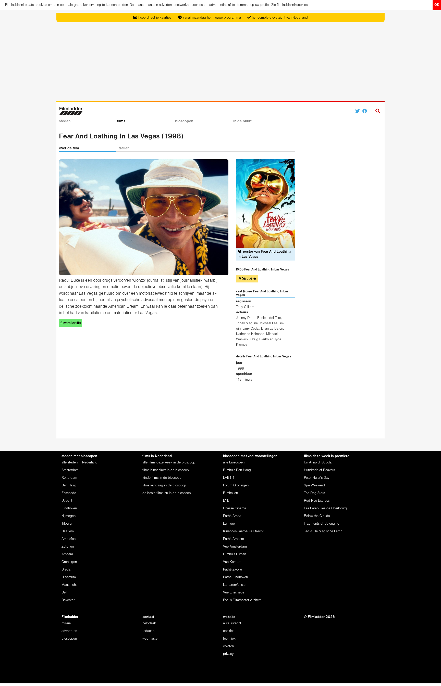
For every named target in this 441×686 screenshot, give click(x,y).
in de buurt (242, 121)
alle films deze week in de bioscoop (168, 462)
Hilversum (69, 577)
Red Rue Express (316, 500)
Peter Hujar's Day (316, 477)
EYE (226, 500)
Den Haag (69, 485)
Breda (66, 569)
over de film (69, 148)
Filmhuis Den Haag (237, 470)
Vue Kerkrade (233, 562)
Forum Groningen (236, 485)
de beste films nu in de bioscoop (166, 493)
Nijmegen (69, 516)
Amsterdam (70, 470)
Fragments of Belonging (321, 523)
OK (436, 5)
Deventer (68, 600)
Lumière (229, 523)
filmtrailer (68, 323)
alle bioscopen (233, 462)
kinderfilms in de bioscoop (161, 477)
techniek (229, 638)
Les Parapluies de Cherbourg (325, 508)
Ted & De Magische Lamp (323, 531)
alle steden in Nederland (79, 462)
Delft (65, 592)
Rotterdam (69, 477)
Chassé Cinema (234, 508)
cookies (228, 631)
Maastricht (69, 585)
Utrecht (67, 500)
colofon (228, 646)
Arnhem (67, 554)
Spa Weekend (314, 485)
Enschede (69, 493)
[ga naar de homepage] (71, 110)
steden (64, 121)
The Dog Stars (314, 493)
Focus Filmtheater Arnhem (242, 600)
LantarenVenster (235, 585)
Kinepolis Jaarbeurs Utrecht (243, 531)
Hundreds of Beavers (319, 470)
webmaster (150, 638)
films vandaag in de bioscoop (164, 485)
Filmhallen (230, 493)
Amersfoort (70, 539)
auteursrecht (232, 623)
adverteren (69, 631)
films (121, 121)
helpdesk (149, 623)
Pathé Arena (232, 516)
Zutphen (68, 546)
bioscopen (184, 121)
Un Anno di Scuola (318, 462)
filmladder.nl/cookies (292, 5)
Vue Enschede (233, 592)
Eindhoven (69, 508)
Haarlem (68, 531)
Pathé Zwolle (232, 569)
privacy (228, 654)
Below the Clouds (317, 516)
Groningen (69, 562)
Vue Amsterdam (235, 546)
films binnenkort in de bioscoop (165, 470)
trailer (124, 148)
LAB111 (229, 477)
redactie (148, 631)
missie (66, 623)
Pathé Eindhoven (235, 577)
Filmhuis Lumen (234, 554)
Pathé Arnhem (233, 539)
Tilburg (67, 523)
